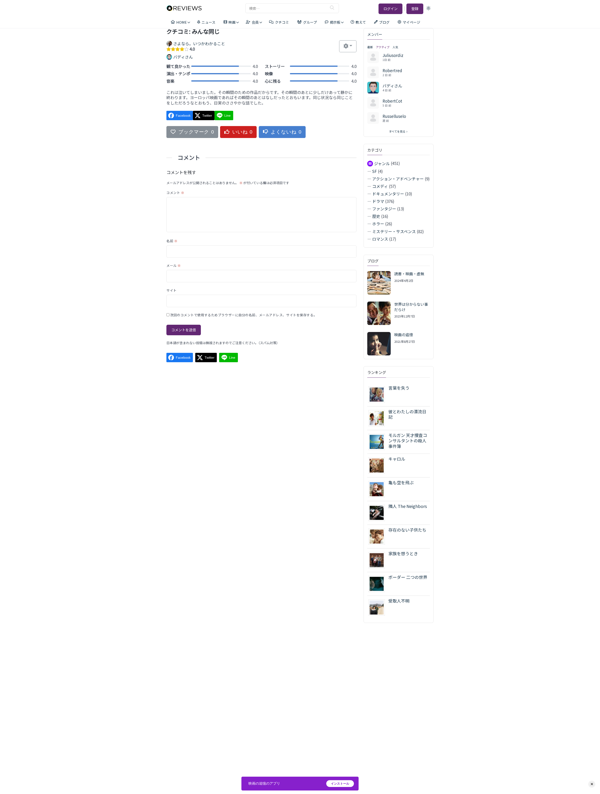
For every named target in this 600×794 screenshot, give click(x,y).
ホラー (378, 224)
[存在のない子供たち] (378, 536)
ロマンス (380, 239)
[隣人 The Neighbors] (378, 512)
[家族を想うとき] (378, 560)
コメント (175, 192)
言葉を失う (398, 388)
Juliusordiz (392, 55)
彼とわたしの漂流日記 (407, 414)
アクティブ (383, 47)
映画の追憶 (403, 334)
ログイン (390, 8)
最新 (370, 47)
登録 (414, 8)
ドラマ (378, 201)
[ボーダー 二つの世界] (378, 583)
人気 (395, 47)
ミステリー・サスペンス (394, 231)
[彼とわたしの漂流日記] (378, 418)
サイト (171, 290)
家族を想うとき (403, 553)
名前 (171, 241)
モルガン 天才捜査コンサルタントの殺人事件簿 (407, 440)
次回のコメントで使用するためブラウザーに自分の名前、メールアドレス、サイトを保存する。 (243, 315)
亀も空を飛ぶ (401, 482)
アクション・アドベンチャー (398, 179)
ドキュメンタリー (388, 194)
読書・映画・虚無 (409, 273)
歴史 (376, 216)
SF (374, 171)
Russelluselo (394, 116)
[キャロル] (378, 465)
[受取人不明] (378, 607)
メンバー (374, 34)
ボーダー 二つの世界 (407, 577)
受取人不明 (398, 601)
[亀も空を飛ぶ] (378, 489)
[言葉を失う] (378, 394)
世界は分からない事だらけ (411, 306)
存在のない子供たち (407, 530)
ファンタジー (384, 209)
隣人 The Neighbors (407, 506)
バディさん (392, 86)
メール (173, 265)
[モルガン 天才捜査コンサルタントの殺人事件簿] (378, 441)
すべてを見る (397, 131)
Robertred (392, 70)
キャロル (396, 459)
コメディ (380, 186)
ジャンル (382, 163)
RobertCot (392, 101)
